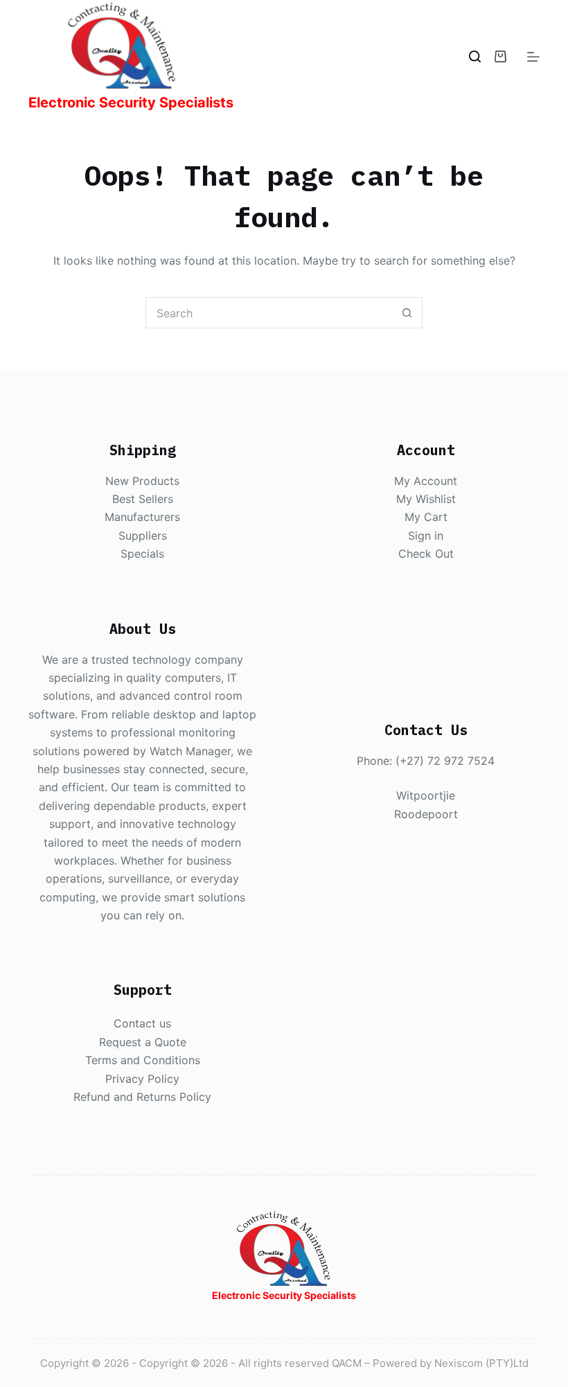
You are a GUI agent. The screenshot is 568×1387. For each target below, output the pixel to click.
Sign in (425, 535)
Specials (142, 553)
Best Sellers (142, 499)
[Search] (475, 56)
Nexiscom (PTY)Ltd (481, 1363)
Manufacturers (142, 517)
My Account (425, 481)
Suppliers (142, 535)
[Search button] (407, 313)
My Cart (426, 517)
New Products (142, 481)
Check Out (426, 553)
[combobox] (269, 312)
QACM (347, 1363)
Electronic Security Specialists (130, 102)
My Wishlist (426, 499)
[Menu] (533, 57)
